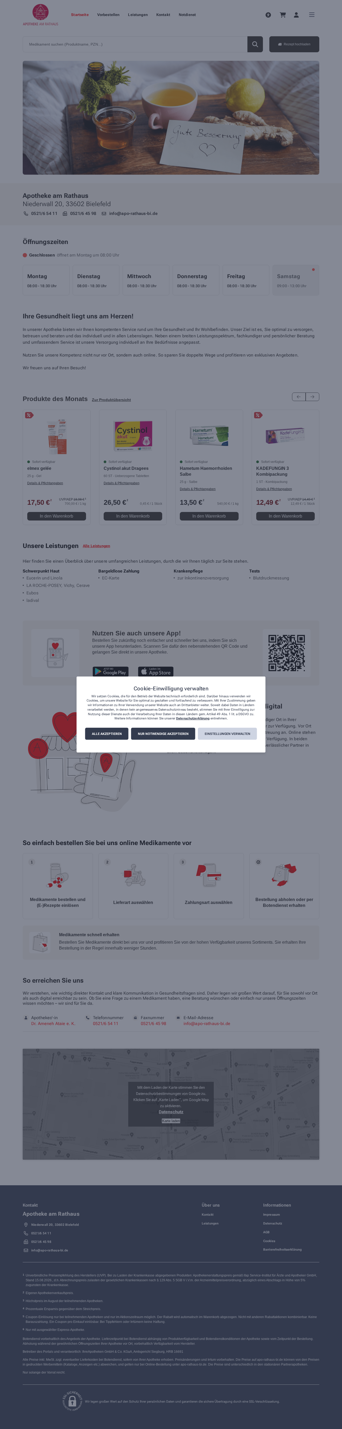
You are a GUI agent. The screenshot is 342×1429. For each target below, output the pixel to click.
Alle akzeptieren (107, 734)
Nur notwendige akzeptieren (163, 734)
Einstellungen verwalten (227, 734)
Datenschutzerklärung (192, 718)
